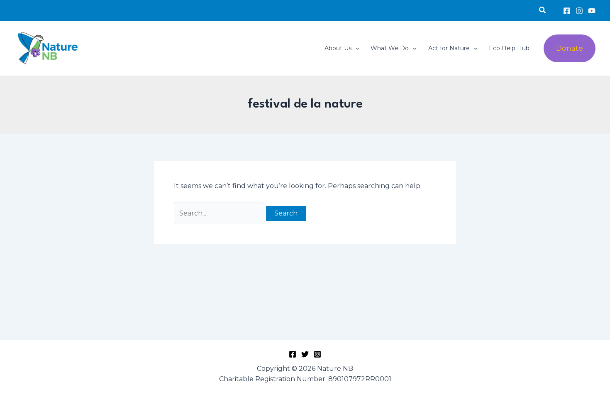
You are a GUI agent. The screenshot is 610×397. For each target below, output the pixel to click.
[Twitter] (305, 354)
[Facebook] (567, 11)
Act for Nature (449, 48)
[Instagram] (579, 11)
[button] (543, 10)
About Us (338, 48)
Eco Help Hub (509, 48)
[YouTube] (591, 11)
